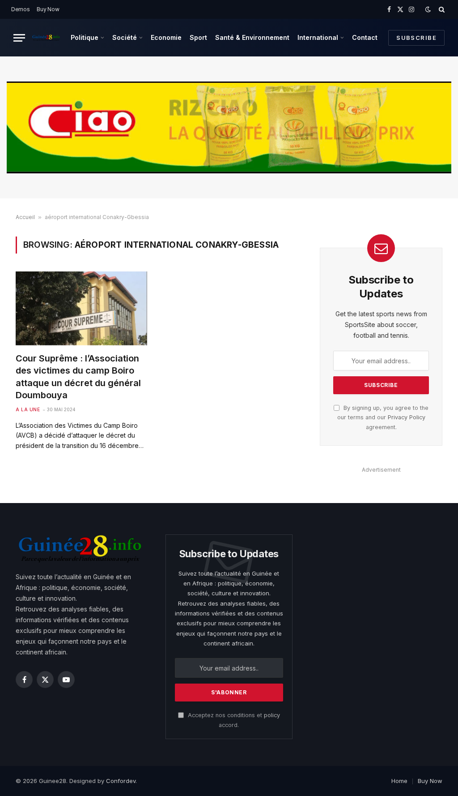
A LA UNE (28, 409)
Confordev (121, 780)
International (317, 37)
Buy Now (48, 9)
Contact (364, 37)
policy (272, 715)
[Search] (441, 9)
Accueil (25, 217)
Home (399, 780)
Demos (20, 9)
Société (124, 37)
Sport (198, 37)
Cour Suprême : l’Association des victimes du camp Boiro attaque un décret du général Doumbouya (78, 376)
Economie (166, 37)
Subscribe (416, 37)
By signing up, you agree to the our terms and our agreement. (382, 417)
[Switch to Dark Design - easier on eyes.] (428, 9)
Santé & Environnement (252, 37)
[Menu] (19, 38)
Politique (84, 37)
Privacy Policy (406, 417)
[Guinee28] (46, 37)
